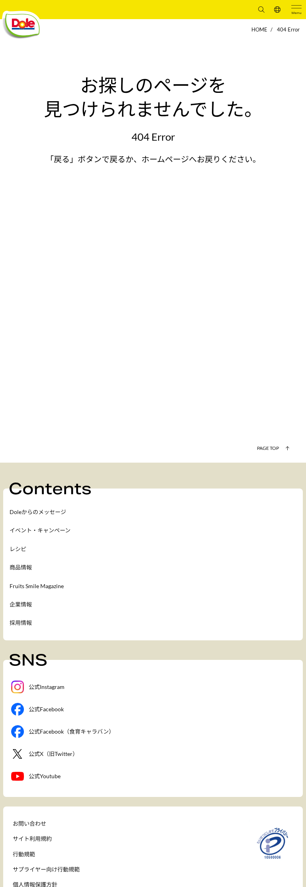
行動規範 (24, 854)
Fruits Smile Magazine (37, 586)
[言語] (277, 9)
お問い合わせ (29, 823)
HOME (259, 29)
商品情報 (21, 567)
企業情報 (21, 604)
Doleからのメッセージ (38, 511)
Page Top (268, 448)
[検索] (261, 9)
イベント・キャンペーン (40, 530)
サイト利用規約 (32, 838)
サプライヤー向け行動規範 (46, 869)
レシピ (18, 549)
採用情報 (21, 622)
